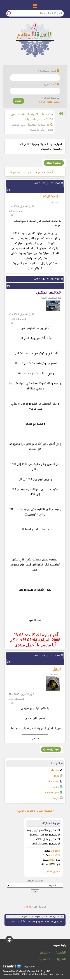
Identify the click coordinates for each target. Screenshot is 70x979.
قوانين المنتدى (52, 871)
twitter (56, 787)
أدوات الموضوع (45, 172)
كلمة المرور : (49, 84)
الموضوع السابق (44, 811)
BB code (55, 851)
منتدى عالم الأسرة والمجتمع (36, 114)
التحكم (44, 953)
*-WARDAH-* (50, 196)
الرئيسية (61, 953)
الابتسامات (54, 855)
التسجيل (61, 959)
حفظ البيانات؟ (49, 97)
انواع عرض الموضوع (22, 172)
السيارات (30, 119)
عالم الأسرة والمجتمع (38, 921)
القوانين (44, 959)
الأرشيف (21, 921)
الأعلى (11, 921)
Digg (56, 776)
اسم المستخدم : (47, 70)
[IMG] (52, 860)
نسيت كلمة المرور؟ (49, 101)
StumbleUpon (52, 792)
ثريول (57, 669)
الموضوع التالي (26, 811)
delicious (54, 770)
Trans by (58, 974)
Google (55, 798)
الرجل (40, 119)
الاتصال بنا (56, 921)
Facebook (54, 781)
